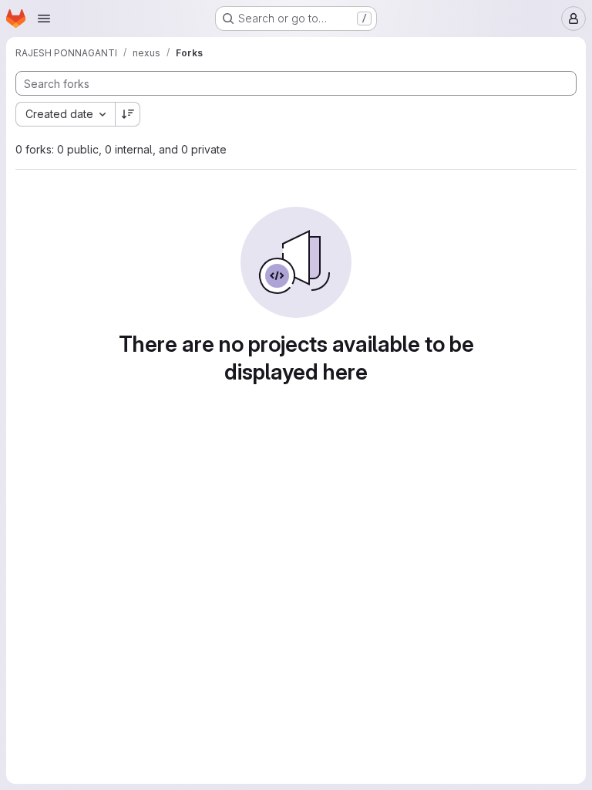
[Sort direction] (128, 114)
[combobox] (65, 114)
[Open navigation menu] (44, 18)
